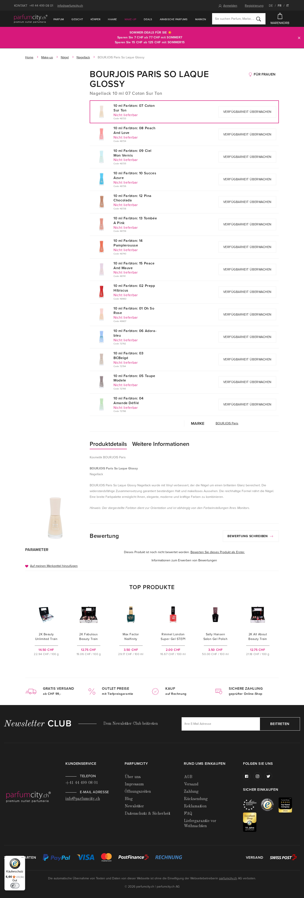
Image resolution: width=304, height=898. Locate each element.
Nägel (65, 57)
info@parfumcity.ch (70, 6)
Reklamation (195, 806)
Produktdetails (108, 444)
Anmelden (230, 6)
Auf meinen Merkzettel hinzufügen (54, 566)
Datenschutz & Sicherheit (147, 814)
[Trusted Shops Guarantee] (270, 805)
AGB (188, 777)
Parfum (58, 19)
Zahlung (191, 792)
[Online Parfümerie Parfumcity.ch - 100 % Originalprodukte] (30, 18)
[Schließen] (299, 37)
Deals (148, 19)
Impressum (134, 784)
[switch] (14, 885)
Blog (129, 799)
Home (29, 57)
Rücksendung (196, 799)
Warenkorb (280, 23)
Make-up (130, 19)
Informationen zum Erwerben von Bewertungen (184, 560)
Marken (200, 19)
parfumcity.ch (228, 878)
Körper (95, 19)
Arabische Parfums (174, 19)
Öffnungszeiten (138, 792)
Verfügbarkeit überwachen (247, 112)
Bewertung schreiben (248, 536)
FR (280, 6)
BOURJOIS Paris (227, 423)
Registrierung (254, 6)
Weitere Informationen (160, 444)
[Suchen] (258, 19)
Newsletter (134, 806)
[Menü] (22, 858)
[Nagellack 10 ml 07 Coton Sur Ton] (55, 518)
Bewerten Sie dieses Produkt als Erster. (218, 552)
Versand (191, 784)
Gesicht (77, 19)
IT (287, 6)
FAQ (188, 814)
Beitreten (280, 724)
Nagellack (83, 57)
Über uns (133, 777)
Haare (112, 19)
